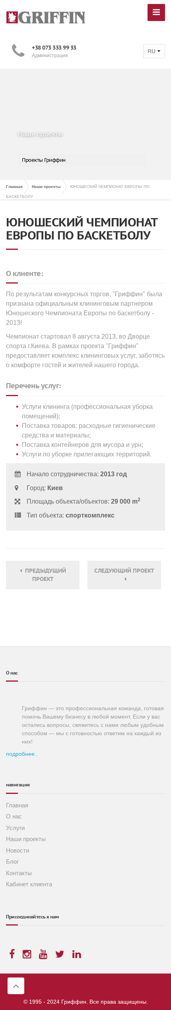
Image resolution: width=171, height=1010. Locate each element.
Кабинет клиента (29, 884)
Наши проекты (26, 839)
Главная (17, 805)
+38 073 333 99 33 (54, 47)
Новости (17, 850)
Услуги (15, 827)
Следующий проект (124, 575)
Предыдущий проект (44, 575)
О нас (14, 816)
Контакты (19, 873)
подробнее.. (22, 754)
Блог (12, 861)
